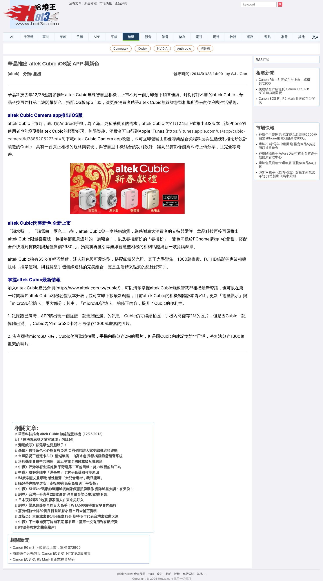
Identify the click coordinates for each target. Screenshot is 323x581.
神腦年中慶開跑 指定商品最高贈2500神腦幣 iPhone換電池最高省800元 (288, 136)
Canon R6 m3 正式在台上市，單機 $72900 (47, 547)
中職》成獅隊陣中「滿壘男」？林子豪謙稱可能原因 (58, 472)
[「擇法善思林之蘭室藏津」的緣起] (45, 439)
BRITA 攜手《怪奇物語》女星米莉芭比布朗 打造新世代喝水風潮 (287, 174)
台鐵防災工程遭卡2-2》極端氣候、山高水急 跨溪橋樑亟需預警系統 (70, 456)
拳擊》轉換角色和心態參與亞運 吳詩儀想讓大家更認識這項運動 (68, 450)
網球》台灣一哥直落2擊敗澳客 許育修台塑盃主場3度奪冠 (62, 494)
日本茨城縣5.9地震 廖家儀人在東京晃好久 (51, 500)
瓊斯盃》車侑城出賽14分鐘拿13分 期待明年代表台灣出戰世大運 (68, 516)
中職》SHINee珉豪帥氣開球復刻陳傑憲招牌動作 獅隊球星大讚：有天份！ (76, 489)
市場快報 (106, 3)
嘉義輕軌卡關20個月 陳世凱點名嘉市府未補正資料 (57, 511)
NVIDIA (162, 48)
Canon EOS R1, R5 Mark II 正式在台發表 (44, 559)
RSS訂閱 (262, 59)
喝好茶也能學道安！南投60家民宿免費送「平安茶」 (59, 483)
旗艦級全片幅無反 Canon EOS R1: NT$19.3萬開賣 (52, 553)
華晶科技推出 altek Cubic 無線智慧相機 (49, 434)
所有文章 (75, 3)
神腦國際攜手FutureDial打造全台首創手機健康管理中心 (288, 155)
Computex (120, 48)
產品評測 (121, 3)
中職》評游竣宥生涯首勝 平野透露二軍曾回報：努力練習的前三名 (69, 467)
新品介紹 (90, 3)
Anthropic (184, 48)
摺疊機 (205, 48)
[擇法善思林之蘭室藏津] (37, 527)
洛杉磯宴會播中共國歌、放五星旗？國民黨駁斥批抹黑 (60, 461)
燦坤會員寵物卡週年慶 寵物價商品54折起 (287, 165)
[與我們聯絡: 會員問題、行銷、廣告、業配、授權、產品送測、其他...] (161, 574)
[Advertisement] (175, 18)
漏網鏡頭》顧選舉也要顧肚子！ (42, 445)
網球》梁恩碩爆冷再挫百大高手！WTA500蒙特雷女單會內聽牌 (67, 505)
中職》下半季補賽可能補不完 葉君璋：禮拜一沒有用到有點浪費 (68, 522)
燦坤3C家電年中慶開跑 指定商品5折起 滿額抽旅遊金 (287, 146)
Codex (142, 48)
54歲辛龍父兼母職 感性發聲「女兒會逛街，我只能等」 (61, 478)
